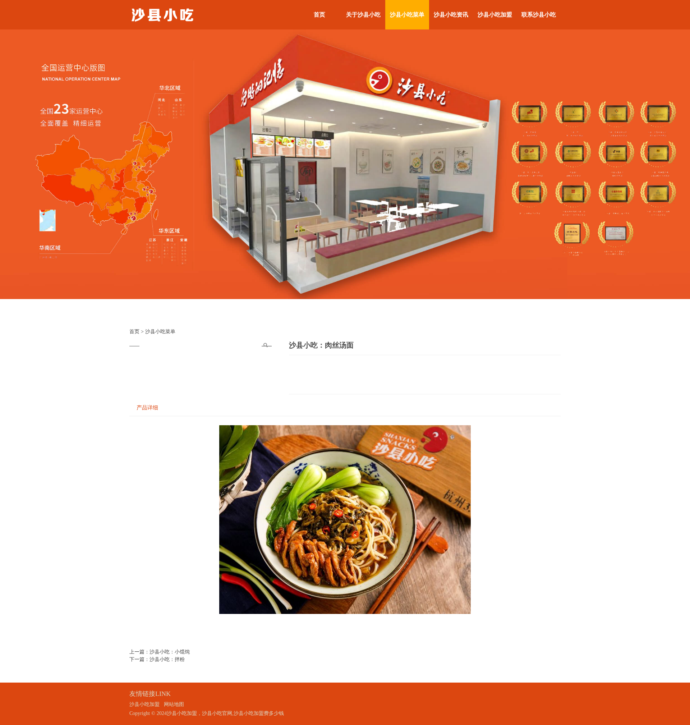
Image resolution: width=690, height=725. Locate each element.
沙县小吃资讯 (451, 15)
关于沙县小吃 (363, 15)
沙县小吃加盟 (495, 15)
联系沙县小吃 (538, 15)
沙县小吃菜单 (407, 15)
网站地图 (174, 704)
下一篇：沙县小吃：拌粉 (157, 659)
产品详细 (147, 407)
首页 (319, 15)
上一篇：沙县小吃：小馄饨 (159, 652)
